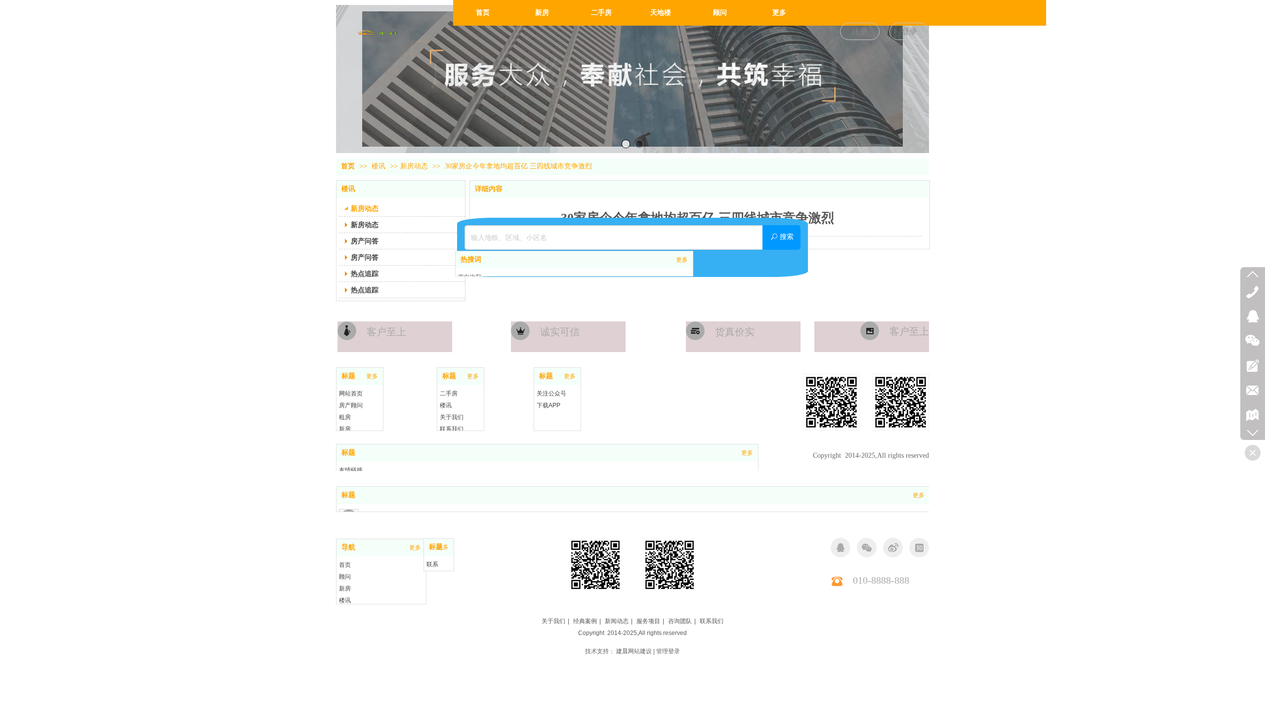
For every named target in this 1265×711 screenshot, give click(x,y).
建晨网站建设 (634, 651)
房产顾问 (351, 405)
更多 (682, 260)
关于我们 (452, 417)
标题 (348, 376)
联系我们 (452, 429)
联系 (432, 564)
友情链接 (351, 470)
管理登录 (668, 651)
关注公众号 (551, 393)
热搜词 (471, 259)
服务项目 (648, 621)
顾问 (345, 576)
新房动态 (414, 166)
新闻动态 (617, 621)
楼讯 (379, 166)
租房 (345, 417)
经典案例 (585, 621)
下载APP (548, 405)
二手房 (449, 393)
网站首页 (351, 393)
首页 (348, 166)
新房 (345, 429)
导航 (348, 547)
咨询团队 (680, 621)
